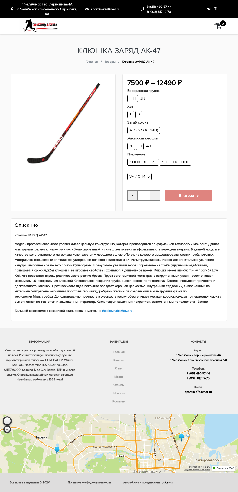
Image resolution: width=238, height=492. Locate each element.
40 (148, 146)
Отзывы (118, 385)
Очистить (139, 176)
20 (131, 146)
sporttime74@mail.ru (105, 9)
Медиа (118, 377)
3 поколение (175, 162)
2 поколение (143, 162)
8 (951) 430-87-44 (159, 7)
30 (140, 146)
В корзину (189, 195)
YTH (132, 98)
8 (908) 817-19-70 (159, 12)
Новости (119, 393)
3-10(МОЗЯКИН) (143, 130)
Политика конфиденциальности (89, 482)
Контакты (118, 401)
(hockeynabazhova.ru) (117, 311)
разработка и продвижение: (149, 482)
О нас (119, 368)
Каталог (118, 360)
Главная (119, 352)
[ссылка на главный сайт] (39, 26)
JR (142, 98)
